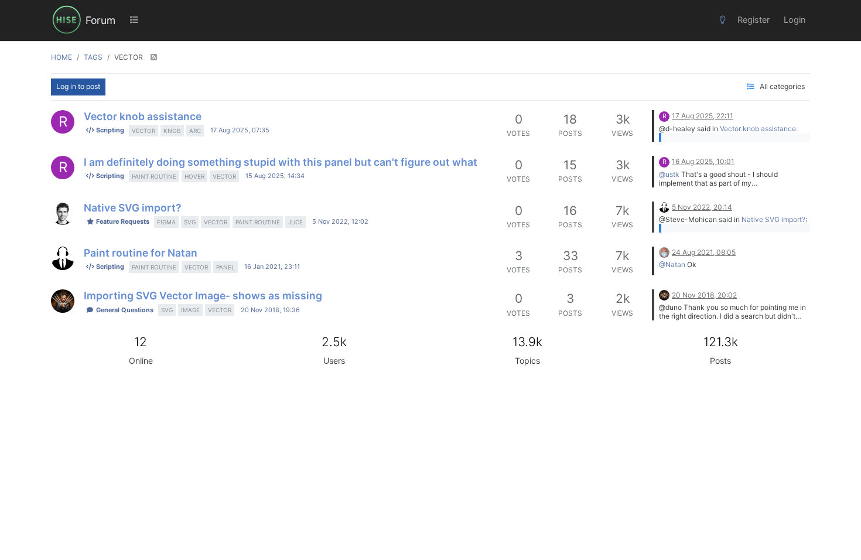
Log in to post (78, 86)
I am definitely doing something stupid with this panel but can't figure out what (280, 162)
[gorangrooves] (62, 301)
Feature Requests (121, 221)
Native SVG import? (133, 208)
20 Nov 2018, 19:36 (270, 310)
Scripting (109, 130)
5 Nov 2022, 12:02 (340, 221)
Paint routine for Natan (140, 253)
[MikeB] (664, 252)
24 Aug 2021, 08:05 (704, 252)
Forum (100, 20)
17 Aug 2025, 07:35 (239, 130)
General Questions (123, 310)
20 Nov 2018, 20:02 (704, 295)
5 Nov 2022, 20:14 (702, 207)
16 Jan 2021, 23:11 (272, 266)
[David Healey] (664, 207)
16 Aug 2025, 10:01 (703, 161)
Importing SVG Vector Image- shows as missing (203, 295)
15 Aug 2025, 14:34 (275, 176)
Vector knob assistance (142, 116)
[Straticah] (62, 213)
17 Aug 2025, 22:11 (702, 115)
